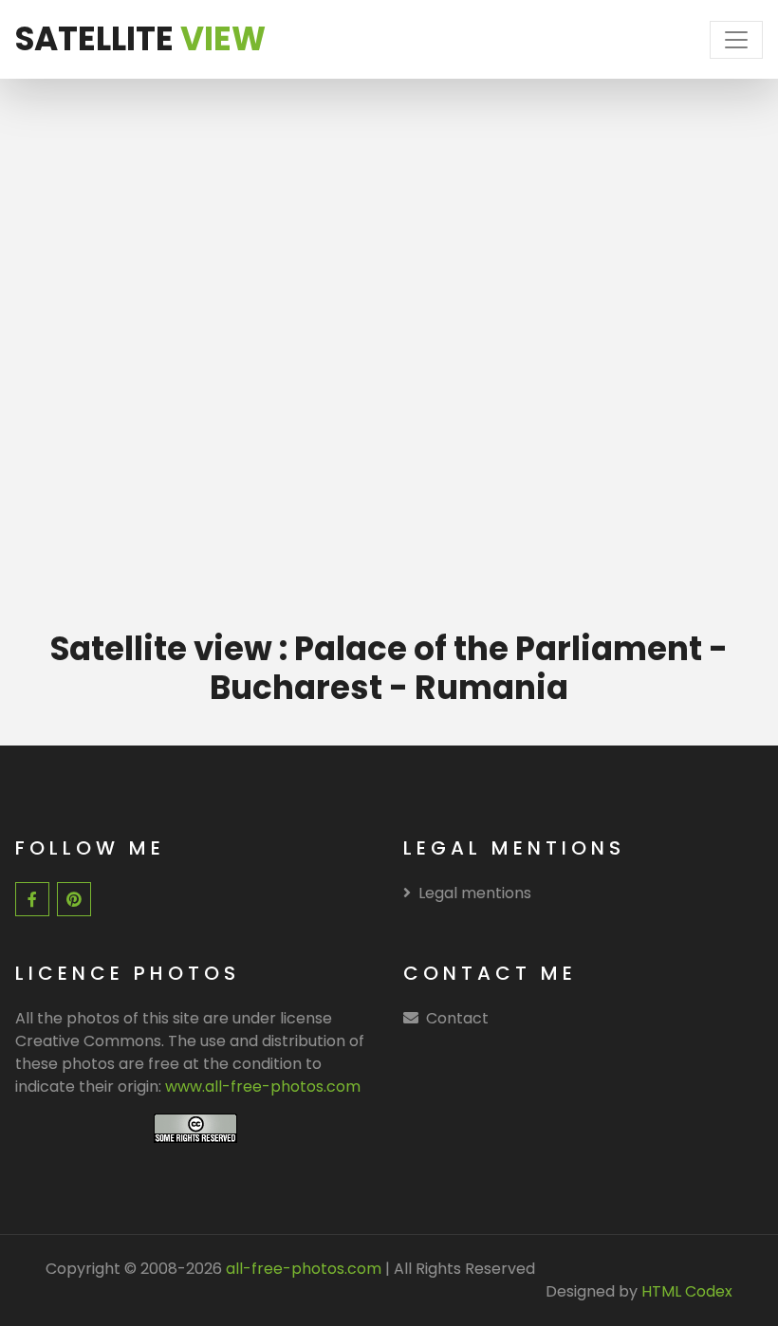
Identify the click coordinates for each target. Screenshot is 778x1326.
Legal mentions (474, 893)
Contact (457, 1018)
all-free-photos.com (301, 1269)
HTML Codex (686, 1291)
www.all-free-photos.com (263, 1086)
